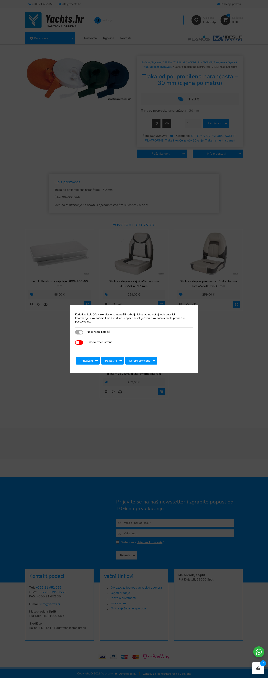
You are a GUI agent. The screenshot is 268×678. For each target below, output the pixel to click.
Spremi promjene (139, 361)
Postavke (111, 361)
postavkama (82, 321)
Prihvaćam (86, 361)
